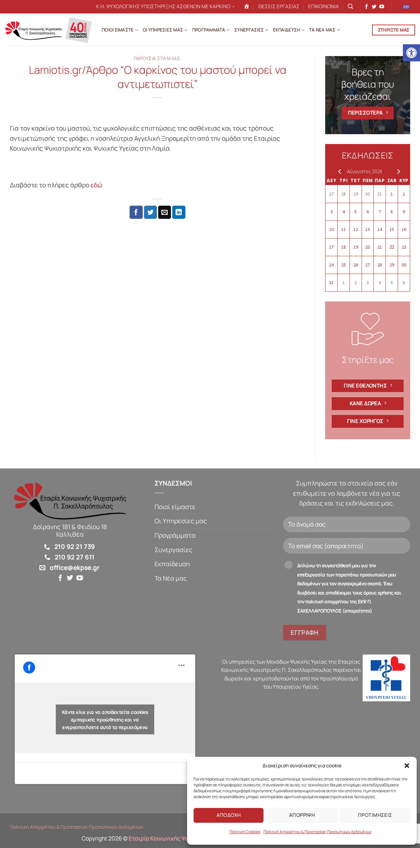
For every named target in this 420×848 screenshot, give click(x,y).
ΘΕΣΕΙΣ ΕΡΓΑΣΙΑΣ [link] (279, 6)
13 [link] (367, 229)
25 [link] (343, 265)
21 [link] (379, 247)
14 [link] (379, 229)
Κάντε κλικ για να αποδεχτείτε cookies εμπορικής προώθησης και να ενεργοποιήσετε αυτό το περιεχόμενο (105, 719)
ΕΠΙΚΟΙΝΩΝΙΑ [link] (323, 6)
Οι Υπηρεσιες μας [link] (163, 30)
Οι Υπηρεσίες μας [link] (181, 521)
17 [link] (331, 247)
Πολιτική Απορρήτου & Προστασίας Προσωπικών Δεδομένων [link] (317, 832)
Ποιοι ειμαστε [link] (118, 30)
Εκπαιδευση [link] (286, 30)
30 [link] (367, 194)
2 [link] (404, 194)
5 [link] (355, 212)
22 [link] (391, 247)
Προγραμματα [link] (208, 30)
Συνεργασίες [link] (174, 550)
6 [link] (368, 212)
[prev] (338, 171)
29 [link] (355, 194)
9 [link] (404, 212)
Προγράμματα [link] (175, 535)
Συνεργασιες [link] (249, 30)
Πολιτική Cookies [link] (244, 832)
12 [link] (355, 229)
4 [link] (344, 212)
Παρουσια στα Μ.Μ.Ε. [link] (157, 58)
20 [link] (367, 247)
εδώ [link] (97, 185)
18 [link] (343, 247)
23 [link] (404, 247)
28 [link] (343, 194)
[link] (411, 52)
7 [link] (380, 212)
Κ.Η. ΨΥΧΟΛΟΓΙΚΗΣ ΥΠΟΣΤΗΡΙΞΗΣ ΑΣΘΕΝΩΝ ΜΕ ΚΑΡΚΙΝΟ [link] (163, 6)
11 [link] (343, 229)
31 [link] (379, 194)
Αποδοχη (229, 815)
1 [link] (391, 194)
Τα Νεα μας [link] (322, 30)
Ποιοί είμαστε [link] (175, 507)
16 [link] (404, 229)
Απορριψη (302, 815)
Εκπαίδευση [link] (172, 564)
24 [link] (331, 265)
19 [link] (355, 247)
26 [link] (355, 265)
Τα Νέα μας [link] (171, 578)
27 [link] (331, 194)
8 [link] (391, 212)
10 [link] (331, 229)
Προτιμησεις (375, 815)
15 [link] (391, 229)
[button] (407, 765)
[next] (397, 171)
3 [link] (331, 212)
